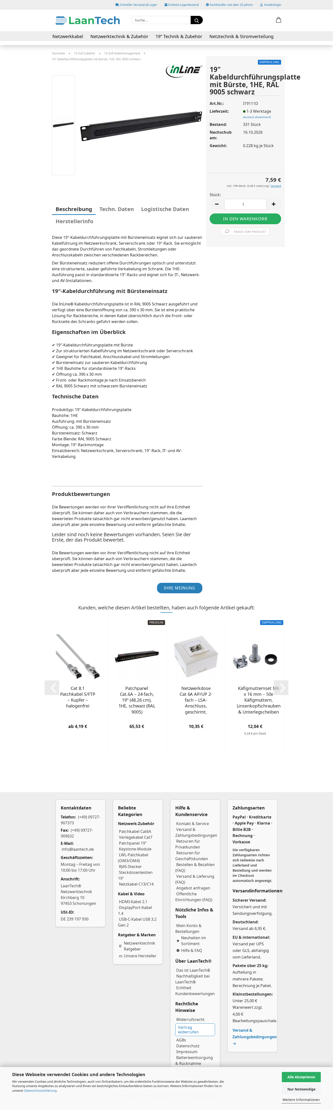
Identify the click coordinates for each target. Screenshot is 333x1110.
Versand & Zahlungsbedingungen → (255, 1037)
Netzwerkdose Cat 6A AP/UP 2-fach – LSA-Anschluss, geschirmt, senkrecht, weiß (196, 700)
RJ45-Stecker (130, 866)
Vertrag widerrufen (188, 1030)
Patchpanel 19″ (133, 843)
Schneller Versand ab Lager (138, 5)
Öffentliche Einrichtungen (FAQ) (193, 896)
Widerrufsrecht (190, 1019)
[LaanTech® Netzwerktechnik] (87, 20)
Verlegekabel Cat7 (135, 837)
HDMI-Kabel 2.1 (133, 901)
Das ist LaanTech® (193, 970)
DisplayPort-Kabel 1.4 (135, 910)
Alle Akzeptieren (301, 1077)
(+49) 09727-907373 (80, 820)
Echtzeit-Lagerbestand (183, 5)
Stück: (215, 194)
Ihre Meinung (179, 588)
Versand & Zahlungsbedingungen (196, 832)
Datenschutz (188, 1046)
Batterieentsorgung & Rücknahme (194, 1060)
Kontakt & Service (192, 823)
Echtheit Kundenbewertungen (195, 990)
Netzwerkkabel (67, 36)
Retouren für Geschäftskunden (191, 855)
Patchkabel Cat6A (135, 831)
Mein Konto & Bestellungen (188, 928)
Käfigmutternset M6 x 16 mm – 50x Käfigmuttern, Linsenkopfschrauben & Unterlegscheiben (259, 700)
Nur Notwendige (301, 1089)
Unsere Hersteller (140, 956)
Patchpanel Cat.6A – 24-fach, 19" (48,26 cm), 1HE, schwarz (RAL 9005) (136, 700)
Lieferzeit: (219, 111)
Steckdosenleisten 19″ (135, 875)
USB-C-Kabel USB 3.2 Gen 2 (137, 922)
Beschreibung (74, 208)
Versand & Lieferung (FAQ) (194, 879)
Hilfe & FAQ (191, 950)
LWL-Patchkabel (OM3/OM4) (133, 857)
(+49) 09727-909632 (77, 833)
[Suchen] (197, 20)
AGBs (181, 1040)
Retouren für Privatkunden (187, 844)
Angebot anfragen (193, 888)
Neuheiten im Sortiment (193, 940)
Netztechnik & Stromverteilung (241, 36)
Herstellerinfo (74, 221)
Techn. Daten (116, 208)
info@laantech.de (78, 849)
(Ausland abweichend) (257, 117)
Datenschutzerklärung (40, 1090)
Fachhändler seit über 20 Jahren (231, 5)
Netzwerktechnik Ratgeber (139, 946)
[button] (279, 20)
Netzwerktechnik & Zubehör (119, 36)
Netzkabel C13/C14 (136, 884)
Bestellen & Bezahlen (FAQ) (195, 867)
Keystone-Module (135, 849)
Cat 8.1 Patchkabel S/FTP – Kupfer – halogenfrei (77, 697)
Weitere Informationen (301, 1099)
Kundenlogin (272, 5)
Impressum (186, 1051)
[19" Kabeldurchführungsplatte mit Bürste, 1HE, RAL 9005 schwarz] (141, 126)
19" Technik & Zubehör (179, 36)
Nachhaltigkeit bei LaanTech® (192, 979)
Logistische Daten (165, 208)
